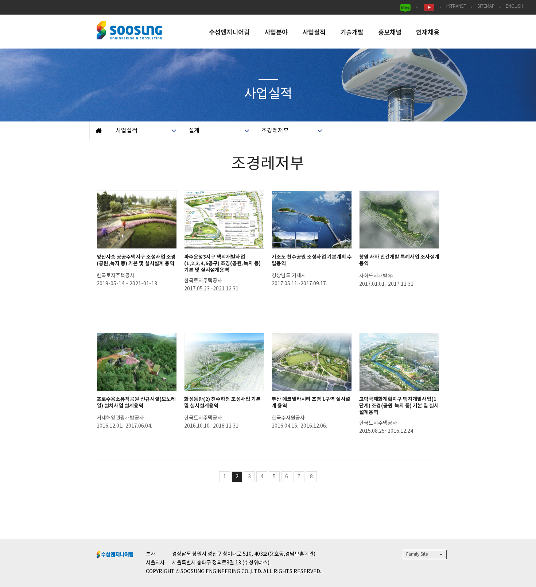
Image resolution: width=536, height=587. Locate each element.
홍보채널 (389, 32)
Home (99, 130)
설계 (194, 130)
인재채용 (427, 32)
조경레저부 (275, 130)
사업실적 (314, 32)
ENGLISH (514, 6)
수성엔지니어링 (229, 32)
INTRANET (456, 6)
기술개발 (352, 32)
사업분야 (276, 32)
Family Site (417, 554)
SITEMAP (486, 6)
